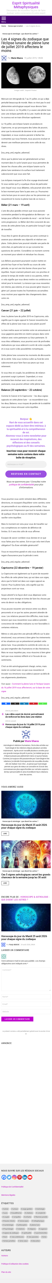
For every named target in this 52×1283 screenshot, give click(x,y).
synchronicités (41, 1233)
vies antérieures (18, 1237)
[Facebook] (6, 704)
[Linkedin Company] (24, 1177)
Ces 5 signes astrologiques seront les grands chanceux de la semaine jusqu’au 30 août (25, 876)
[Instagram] (14, 1177)
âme (44, 1237)
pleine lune (35, 1225)
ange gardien (27, 1209)
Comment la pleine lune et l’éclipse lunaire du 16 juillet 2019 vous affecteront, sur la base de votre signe (25, 688)
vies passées (33, 1237)
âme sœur (24, 1241)
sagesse (43, 1229)
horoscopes (24, 1221)
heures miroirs (9, 1221)
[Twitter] (9, 1177)
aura (5, 1213)
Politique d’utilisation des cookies (15, 1264)
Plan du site (6, 1272)
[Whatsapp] (42, 704)
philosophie (22, 1225)
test (5, 1237)
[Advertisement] (26, 1073)
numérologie (8, 1225)
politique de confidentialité (21, 484)
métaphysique (38, 1221)
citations (29, 1213)
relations (21, 1229)
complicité (41, 1213)
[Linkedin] (24, 704)
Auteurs (4, 1256)
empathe (17, 1217)
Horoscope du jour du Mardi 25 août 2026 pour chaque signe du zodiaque (24, 826)
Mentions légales (8, 1195)
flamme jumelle (41, 1217)
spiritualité (27, 1233)
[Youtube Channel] (30, 1177)
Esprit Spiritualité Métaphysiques (26, 5)
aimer (6, 1209)
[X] (15, 704)
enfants (28, 1217)
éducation (36, 1241)
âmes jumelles (9, 1241)
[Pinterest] (33, 704)
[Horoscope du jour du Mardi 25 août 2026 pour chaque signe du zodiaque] (26, 804)
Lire (5, 834)
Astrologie (41, 1209)
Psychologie (8, 1229)
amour (15, 1209)
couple (6, 1217)
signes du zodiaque (11, 1233)
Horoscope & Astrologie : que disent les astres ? (20, 821)
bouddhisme (16, 1213)
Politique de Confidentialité (12, 1187)
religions (32, 1229)
